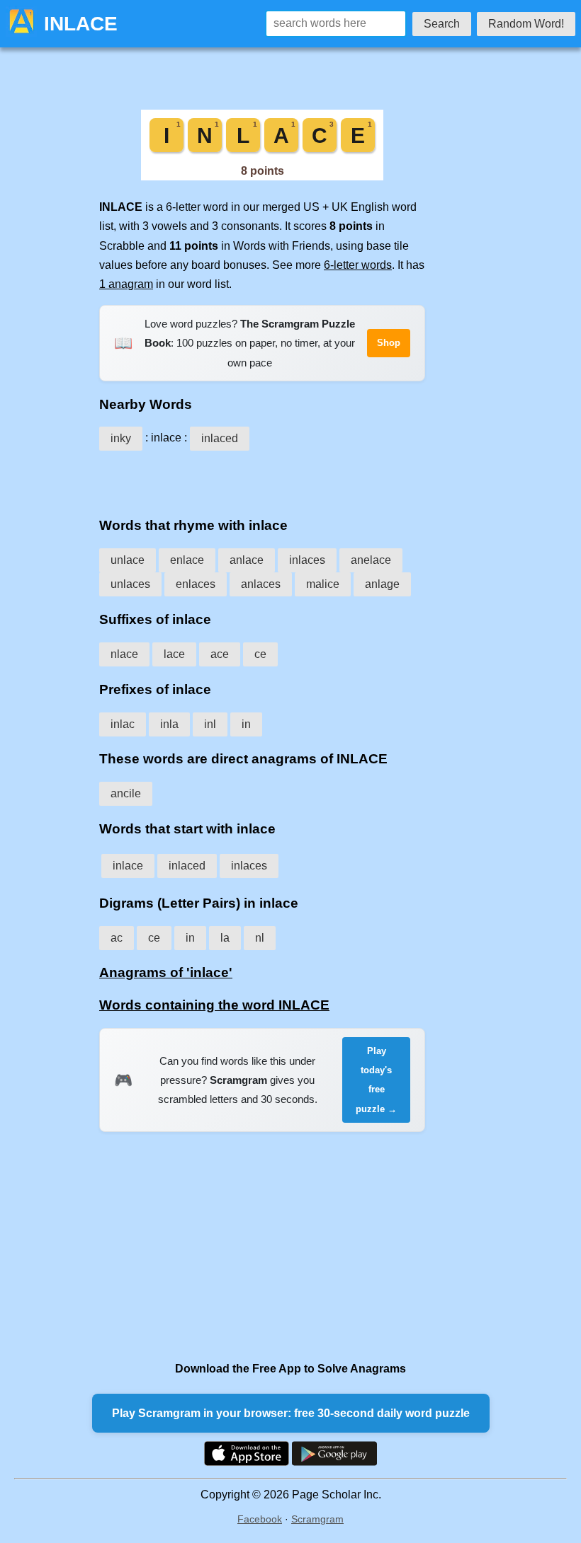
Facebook (259, 1519)
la (225, 938)
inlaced (219, 438)
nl (259, 938)
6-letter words (358, 265)
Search (442, 24)
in (246, 724)
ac (117, 938)
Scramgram (317, 1519)
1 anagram (126, 284)
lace (174, 654)
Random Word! (526, 24)
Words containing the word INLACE (214, 1005)
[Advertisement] (262, 479)
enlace (187, 560)
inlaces (307, 560)
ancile (126, 793)
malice (322, 584)
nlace (124, 654)
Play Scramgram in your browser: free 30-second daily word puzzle (291, 1413)
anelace (371, 560)
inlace (128, 866)
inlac (123, 724)
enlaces (195, 584)
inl (210, 724)
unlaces (130, 584)
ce (260, 654)
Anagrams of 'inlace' (165, 972)
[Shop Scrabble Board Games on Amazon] (262, 177)
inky (121, 438)
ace (219, 654)
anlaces (261, 584)
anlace (247, 560)
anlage (382, 584)
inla (169, 724)
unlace (128, 560)
